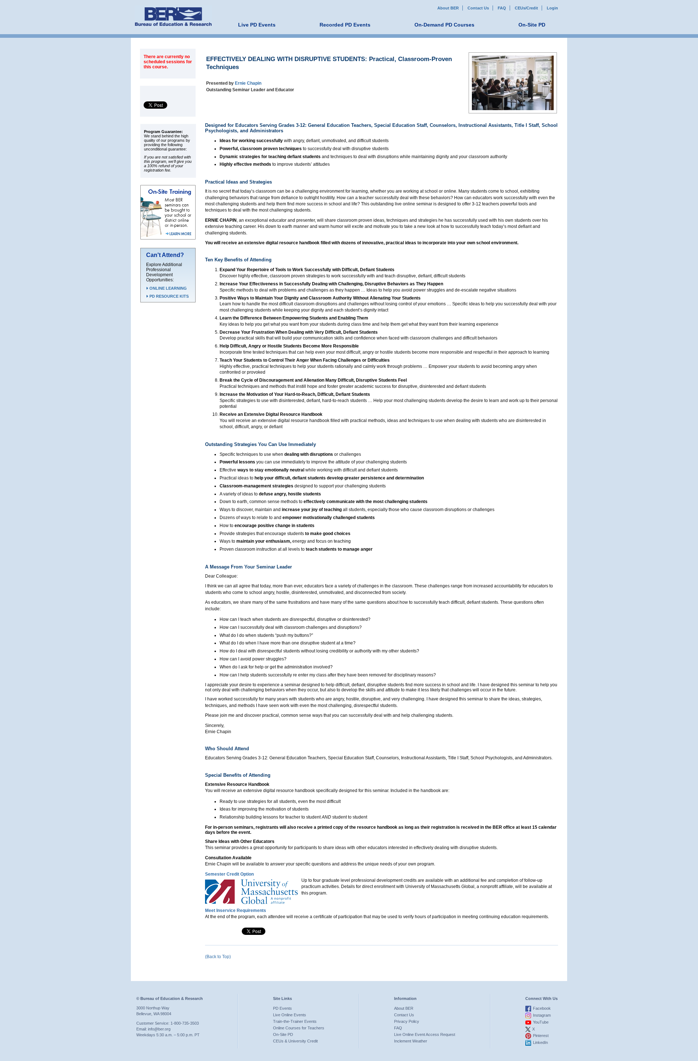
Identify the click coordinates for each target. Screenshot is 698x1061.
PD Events (282, 1008)
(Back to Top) (218, 956)
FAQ (502, 8)
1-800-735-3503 (185, 1023)
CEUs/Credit (526, 8)
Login (552, 8)
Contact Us (478, 8)
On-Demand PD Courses (444, 25)
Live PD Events (257, 25)
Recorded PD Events (345, 25)
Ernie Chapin (248, 83)
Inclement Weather (410, 1041)
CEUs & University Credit (295, 1041)
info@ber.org (159, 1029)
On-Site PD (531, 25)
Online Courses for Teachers (298, 1028)
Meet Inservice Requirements (235, 910)
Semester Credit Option (229, 874)
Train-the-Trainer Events (295, 1021)
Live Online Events (289, 1015)
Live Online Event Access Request (424, 1034)
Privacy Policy (406, 1021)
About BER (448, 8)
